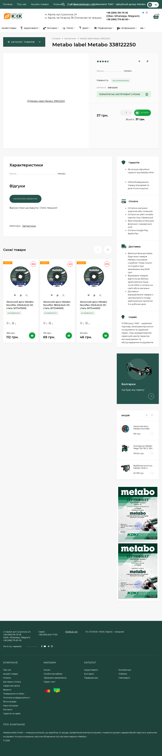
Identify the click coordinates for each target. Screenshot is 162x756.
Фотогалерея (9, 701)
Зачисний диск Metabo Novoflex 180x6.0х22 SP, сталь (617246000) (56, 305)
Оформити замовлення (55, 678)
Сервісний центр (11, 686)
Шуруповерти (91, 670)
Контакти (7, 709)
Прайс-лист (49, 682)
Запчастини (70, 38)
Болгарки (89, 674)
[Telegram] (143, 12)
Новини (58, 4)
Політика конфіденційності (16, 697)
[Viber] (147, 12)
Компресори (124, 670)
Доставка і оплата (77, 4)
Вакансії (7, 690)
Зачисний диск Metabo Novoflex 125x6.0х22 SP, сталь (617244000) (93, 305)
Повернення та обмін (13, 693)
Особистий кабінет (53, 674)
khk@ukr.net (71, 632)
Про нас (21, 4)
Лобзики (122, 674)
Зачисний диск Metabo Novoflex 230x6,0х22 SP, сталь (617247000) (20, 305)
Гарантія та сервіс (12, 713)
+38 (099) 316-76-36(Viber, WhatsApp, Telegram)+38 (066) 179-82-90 (123, 16)
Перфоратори (91, 678)
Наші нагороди (10, 705)
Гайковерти (124, 678)
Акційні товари (40, 4)
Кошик (47, 670)
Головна (7, 4)
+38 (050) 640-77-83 (47, 634)
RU (156, 5)
